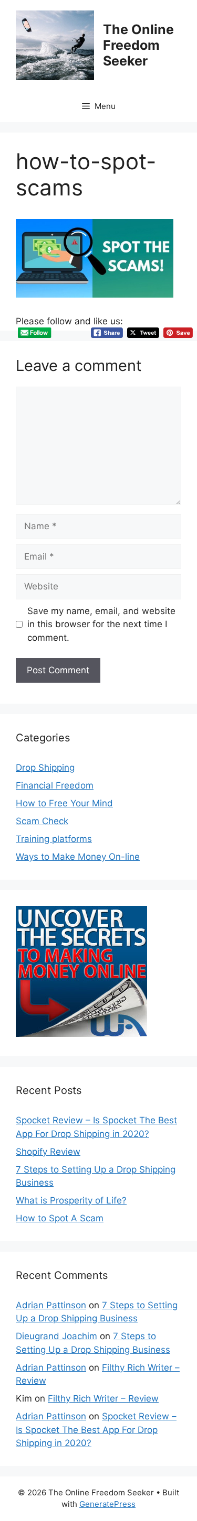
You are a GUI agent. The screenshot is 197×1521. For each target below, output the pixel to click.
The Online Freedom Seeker (138, 45)
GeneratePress (107, 1504)
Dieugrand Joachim (56, 1336)
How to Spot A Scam (59, 1218)
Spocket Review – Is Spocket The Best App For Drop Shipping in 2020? (96, 1429)
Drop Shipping (45, 767)
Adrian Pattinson (51, 1305)
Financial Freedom (55, 785)
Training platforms (54, 839)
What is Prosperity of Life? (71, 1200)
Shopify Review (48, 1151)
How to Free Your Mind (64, 803)
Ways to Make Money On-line (78, 856)
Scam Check (42, 821)
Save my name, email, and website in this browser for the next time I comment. (101, 624)
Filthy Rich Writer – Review (103, 1398)
